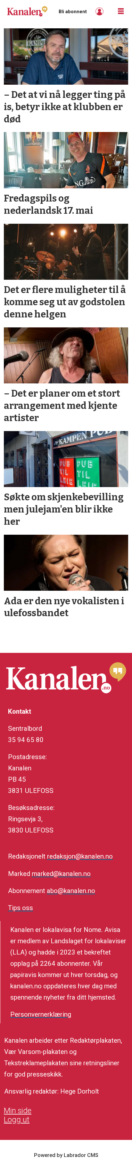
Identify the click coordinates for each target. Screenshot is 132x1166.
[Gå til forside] (27, 11)
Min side (17, 1110)
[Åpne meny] (121, 11)
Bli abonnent (73, 11)
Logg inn (100, 11)
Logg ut (16, 1119)
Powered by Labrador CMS (66, 1155)
